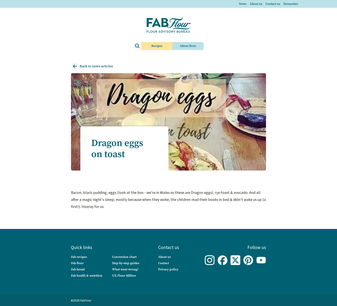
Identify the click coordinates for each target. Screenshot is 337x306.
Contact (163, 263)
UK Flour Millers (124, 275)
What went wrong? (125, 269)
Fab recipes (79, 257)
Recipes (156, 46)
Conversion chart (124, 257)
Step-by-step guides (125, 263)
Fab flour (77, 263)
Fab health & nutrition (86, 275)
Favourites (290, 4)
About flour (188, 46)
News (243, 4)
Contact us (272, 4)
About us (256, 4)
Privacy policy (168, 269)
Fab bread (78, 269)
